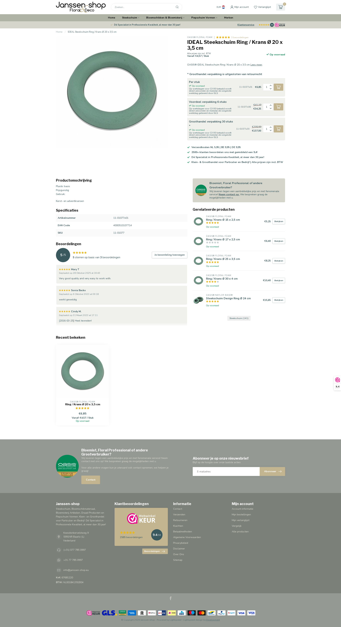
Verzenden (179, 514)
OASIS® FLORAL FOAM (199, 37)
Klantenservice (245, 24)
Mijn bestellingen (241, 514)
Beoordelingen (152, 551)
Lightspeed (175, 619)
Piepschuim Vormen (203, 17)
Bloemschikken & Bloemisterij (164, 17)
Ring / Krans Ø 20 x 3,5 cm (82, 404)
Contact (90, 479)
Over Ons (178, 554)
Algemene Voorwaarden (187, 537)
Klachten (178, 526)
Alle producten (240, 531)
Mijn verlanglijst (240, 520)
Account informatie (242, 509)
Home (111, 17)
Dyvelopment (213, 619)
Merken (228, 17)
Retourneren (180, 520)
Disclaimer (179, 548)
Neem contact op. (229, 194)
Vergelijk (237, 526)
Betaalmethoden (182, 531)
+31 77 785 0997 (73, 560)
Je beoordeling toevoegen (170, 255)
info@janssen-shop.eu (76, 570)
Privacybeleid (180, 543)
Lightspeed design (193, 619)
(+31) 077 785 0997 (74, 550)
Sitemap (177, 560)
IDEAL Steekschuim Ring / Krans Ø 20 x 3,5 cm (92, 32)
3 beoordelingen (239, 37)
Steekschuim (129, 17)
